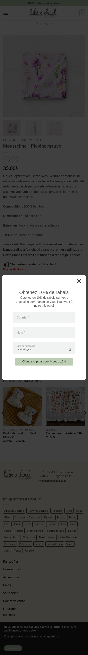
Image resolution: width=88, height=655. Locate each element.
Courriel (23, 317)
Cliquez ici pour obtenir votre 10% (44, 361)
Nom (21, 332)
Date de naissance (26, 346)
